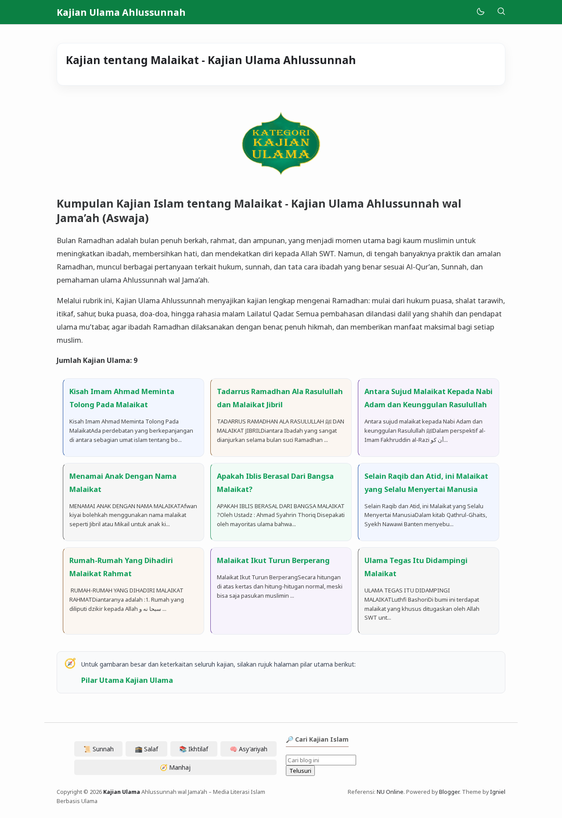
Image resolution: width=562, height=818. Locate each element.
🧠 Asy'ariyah (248, 749)
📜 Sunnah (98, 749)
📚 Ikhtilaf (193, 749)
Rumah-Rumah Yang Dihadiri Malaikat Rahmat (121, 566)
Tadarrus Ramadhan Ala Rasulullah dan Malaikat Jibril (280, 397)
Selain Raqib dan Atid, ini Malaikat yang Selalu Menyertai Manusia (426, 482)
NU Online (390, 792)
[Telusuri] (501, 12)
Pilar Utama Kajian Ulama (127, 680)
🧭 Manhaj (175, 767)
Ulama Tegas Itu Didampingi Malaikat (416, 566)
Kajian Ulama (121, 792)
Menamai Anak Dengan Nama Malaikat (123, 482)
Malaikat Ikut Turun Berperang (273, 560)
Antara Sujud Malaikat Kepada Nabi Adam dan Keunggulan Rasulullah (428, 397)
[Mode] (480, 12)
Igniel (497, 792)
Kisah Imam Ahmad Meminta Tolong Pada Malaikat (121, 397)
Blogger (449, 792)
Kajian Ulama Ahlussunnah (121, 12)
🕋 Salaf (146, 749)
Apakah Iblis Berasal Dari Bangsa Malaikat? (275, 482)
